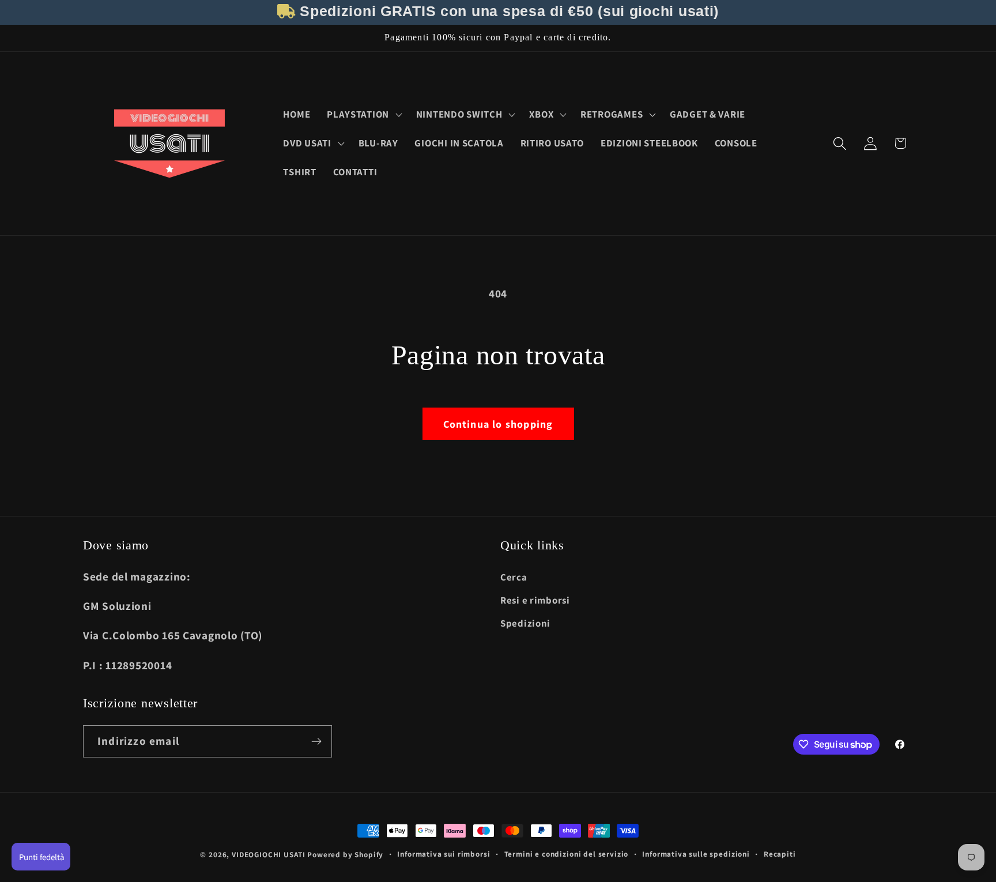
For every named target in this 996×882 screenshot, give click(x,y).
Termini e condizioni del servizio (566, 854)
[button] (363, 114)
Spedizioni (525, 623)
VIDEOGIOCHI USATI (268, 855)
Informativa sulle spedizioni (696, 854)
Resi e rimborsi (535, 600)
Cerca (513, 577)
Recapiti (780, 854)
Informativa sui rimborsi (443, 854)
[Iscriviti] (316, 741)
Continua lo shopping (498, 424)
